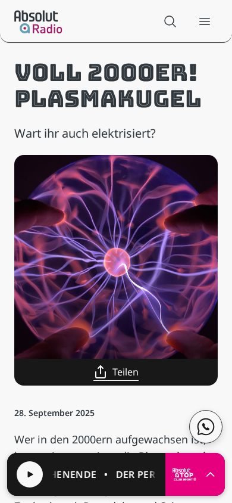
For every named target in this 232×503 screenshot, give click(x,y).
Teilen (125, 371)
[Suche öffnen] (170, 21)
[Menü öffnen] (205, 21)
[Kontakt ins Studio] (205, 426)
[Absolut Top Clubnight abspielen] (30, 474)
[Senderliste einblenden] (210, 474)
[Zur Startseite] (38, 21)
